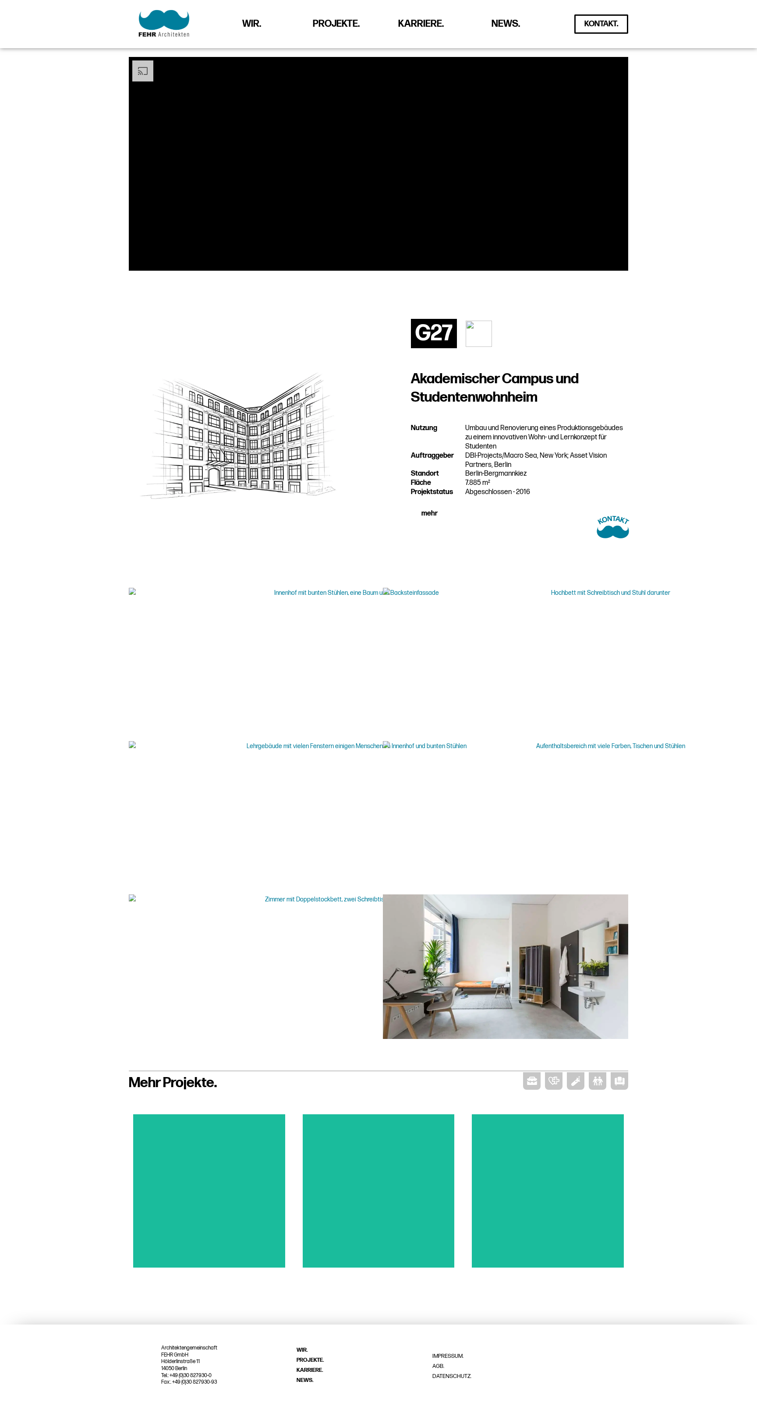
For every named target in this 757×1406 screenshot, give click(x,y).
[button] (499, 513)
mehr (429, 513)
